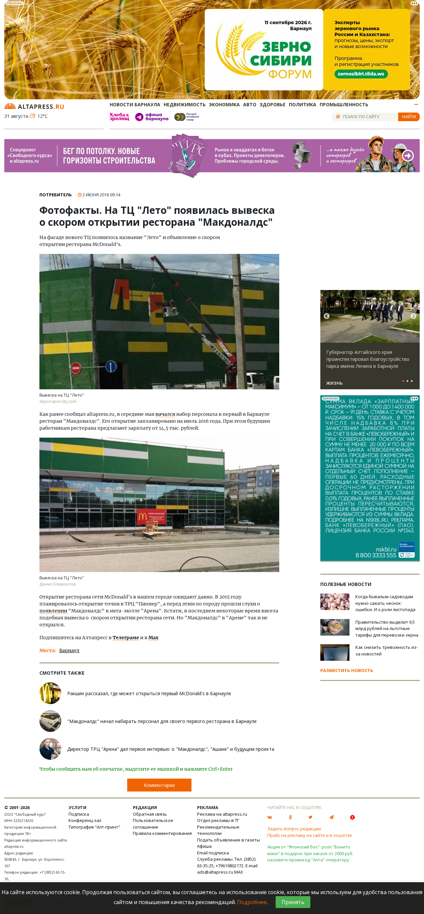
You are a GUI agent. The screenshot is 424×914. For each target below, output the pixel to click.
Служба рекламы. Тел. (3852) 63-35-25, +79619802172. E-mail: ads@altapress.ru (227, 865)
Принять (293, 902)
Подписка (79, 814)
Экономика (224, 104)
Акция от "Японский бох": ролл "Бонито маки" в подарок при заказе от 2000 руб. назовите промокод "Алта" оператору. (310, 853)
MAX (238, 872)
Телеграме (126, 638)
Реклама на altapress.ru (222, 814)
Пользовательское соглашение (153, 823)
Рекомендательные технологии (218, 830)
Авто (249, 104)
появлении (53, 611)
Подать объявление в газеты (228, 840)
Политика (302, 104)
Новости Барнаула (135, 104)
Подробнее (252, 902)
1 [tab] (403, 381)
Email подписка (213, 853)
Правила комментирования (162, 833)
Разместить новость (346, 670)
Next (413, 316)
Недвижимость (185, 104)
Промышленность (344, 104)
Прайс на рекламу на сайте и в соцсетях (309, 835)
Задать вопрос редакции (294, 829)
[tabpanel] (370, 342)
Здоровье (273, 104)
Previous (326, 316)
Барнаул (69, 650)
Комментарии (159, 785)
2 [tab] (407, 381)
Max (153, 638)
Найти (409, 117)
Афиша (204, 846)
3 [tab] (411, 381)
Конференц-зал (85, 820)
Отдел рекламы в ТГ (218, 820)
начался (165, 414)
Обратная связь (150, 814)
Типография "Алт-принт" (94, 827)
